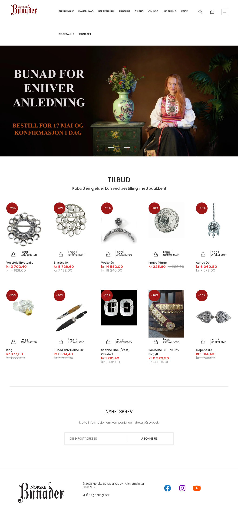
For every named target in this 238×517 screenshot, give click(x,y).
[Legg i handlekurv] (13, 254)
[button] (29, 253)
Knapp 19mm (158, 263)
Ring (9, 350)
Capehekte (204, 350)
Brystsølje (61, 263)
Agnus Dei (203, 263)
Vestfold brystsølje (19, 263)
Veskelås (107, 263)
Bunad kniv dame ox (68, 350)
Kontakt (85, 34)
